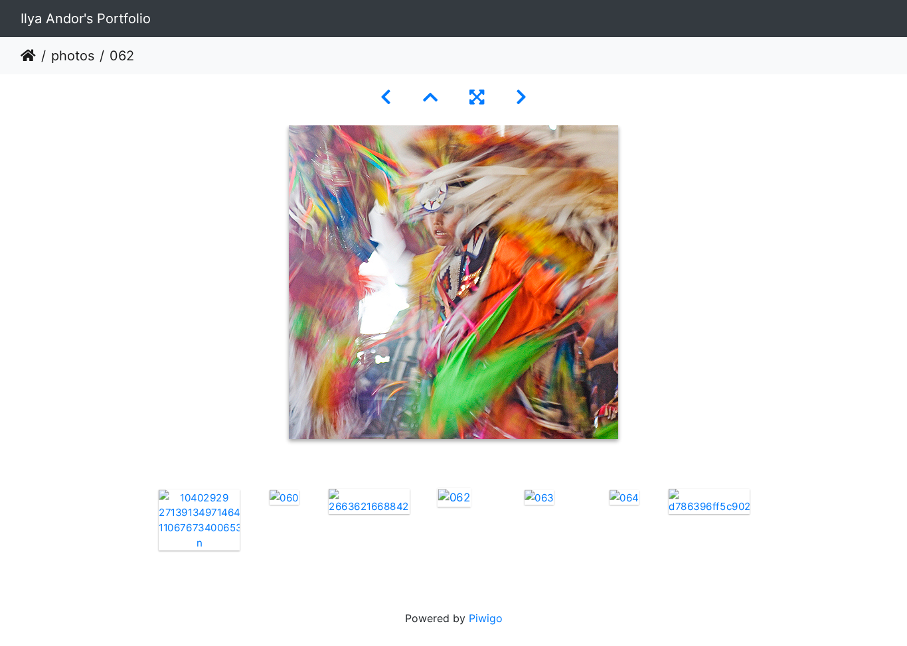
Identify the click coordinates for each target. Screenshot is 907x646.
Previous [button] (146, 530)
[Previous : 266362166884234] (386, 97)
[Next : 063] (521, 97)
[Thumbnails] (430, 97)
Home (28, 56)
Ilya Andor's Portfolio (86, 19)
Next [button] (761, 530)
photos (72, 56)
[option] (199, 520)
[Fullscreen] (477, 97)
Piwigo (486, 618)
